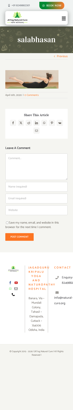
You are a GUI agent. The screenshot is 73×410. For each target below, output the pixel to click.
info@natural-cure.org (63, 300)
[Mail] (16, 288)
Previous (62, 56)
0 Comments (31, 95)
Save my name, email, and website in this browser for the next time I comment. (32, 225)
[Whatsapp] (10, 288)
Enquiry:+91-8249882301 (63, 280)
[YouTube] (16, 282)
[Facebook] (10, 282)
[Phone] (13, 294)
